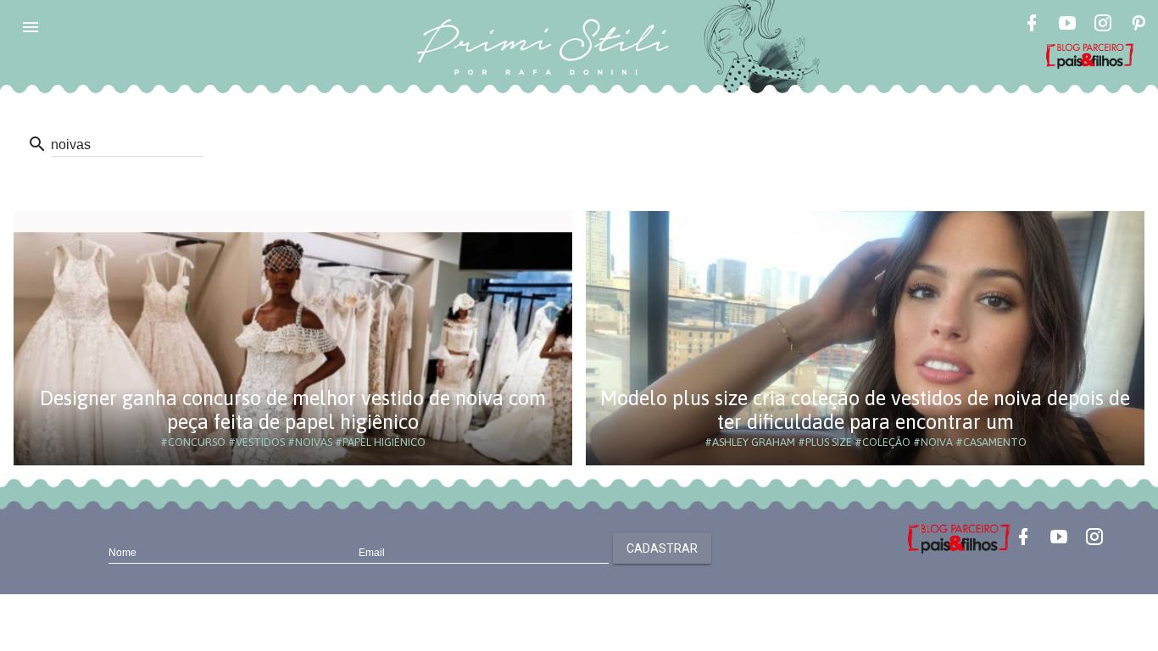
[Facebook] (1031, 25)
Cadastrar (662, 548)
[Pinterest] (1138, 25)
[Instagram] (1102, 25)
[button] (30, 27)
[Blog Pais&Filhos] (959, 537)
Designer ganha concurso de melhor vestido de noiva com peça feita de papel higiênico (293, 410)
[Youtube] (1067, 25)
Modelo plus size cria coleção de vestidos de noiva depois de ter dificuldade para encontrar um (865, 410)
